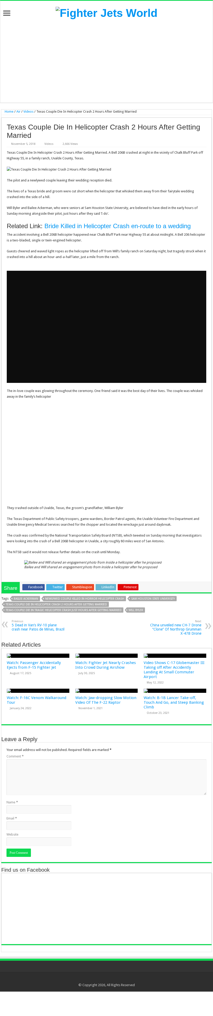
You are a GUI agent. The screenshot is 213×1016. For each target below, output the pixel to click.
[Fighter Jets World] (106, 12)
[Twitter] (104, 979)
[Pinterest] (109, 979)
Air (18, 111)
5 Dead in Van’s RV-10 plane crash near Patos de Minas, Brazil (38, 625)
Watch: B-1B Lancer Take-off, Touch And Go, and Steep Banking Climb (174, 702)
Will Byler (136, 610)
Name (12, 802)
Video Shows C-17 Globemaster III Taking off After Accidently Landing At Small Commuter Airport (174, 669)
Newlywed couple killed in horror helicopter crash (84, 598)
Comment (15, 756)
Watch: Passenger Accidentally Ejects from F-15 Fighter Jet (34, 665)
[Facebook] (99, 979)
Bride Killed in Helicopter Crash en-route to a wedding (117, 225)
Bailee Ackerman (26, 598)
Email (11, 818)
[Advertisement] (106, 61)
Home (9, 111)
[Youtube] (114, 979)
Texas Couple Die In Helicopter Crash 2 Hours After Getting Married (56, 604)
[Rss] (94, 979)
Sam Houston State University (153, 598)
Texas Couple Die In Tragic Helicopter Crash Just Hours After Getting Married (64, 610)
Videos (28, 111)
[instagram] (119, 979)
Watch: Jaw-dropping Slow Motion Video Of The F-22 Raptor (105, 700)
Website (12, 834)
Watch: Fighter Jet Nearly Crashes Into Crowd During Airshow (105, 665)
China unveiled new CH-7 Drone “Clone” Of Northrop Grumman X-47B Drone (175, 627)
